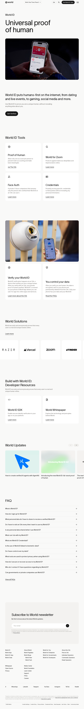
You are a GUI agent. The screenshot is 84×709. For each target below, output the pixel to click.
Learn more (50, 167)
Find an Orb (65, 652)
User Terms (64, 704)
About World (28, 650)
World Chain (8, 657)
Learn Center (28, 671)
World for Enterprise (49, 652)
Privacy (7, 671)
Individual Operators (68, 655)
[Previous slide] (70, 445)
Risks (68, 704)
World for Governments (49, 655)
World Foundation (29, 668)
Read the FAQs (51, 296)
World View (28, 657)
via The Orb (12, 167)
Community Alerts (75, 704)
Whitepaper (8, 666)
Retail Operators (66, 660)
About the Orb (66, 650)
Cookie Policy (33, 704)
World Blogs (27, 655)
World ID (7, 650)
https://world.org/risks (46, 698)
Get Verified (11, 114)
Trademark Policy (49, 704)
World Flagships (28, 652)
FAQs (25, 675)
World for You (47, 650)
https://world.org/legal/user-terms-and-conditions (66, 697)
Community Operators (68, 657)
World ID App (9, 655)
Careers (26, 678)
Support (26, 673)
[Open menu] (78, 2)
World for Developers (49, 657)
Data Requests (57, 704)
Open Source (9, 668)
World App (8, 652)
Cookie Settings (25, 704)
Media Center (28, 666)
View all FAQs (10, 579)
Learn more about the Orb (17, 296)
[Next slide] (76, 445)
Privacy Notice (16, 632)
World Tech (28, 660)
